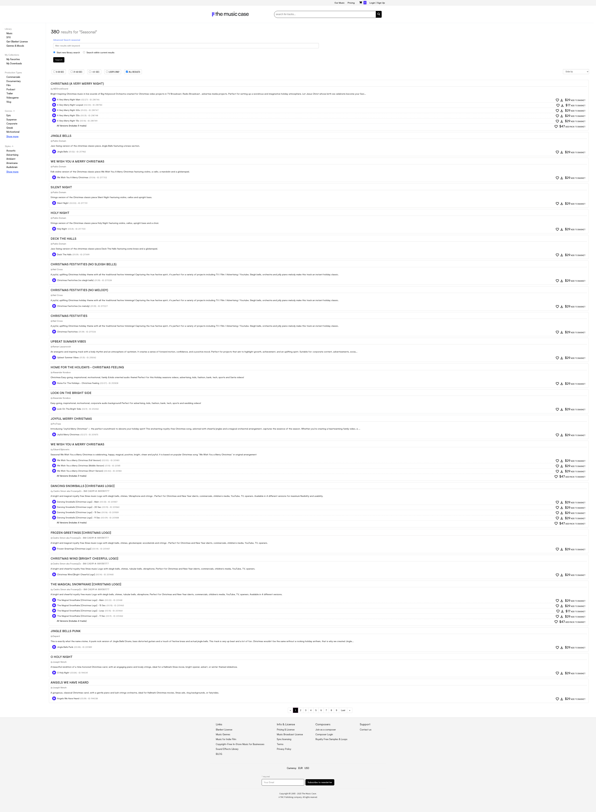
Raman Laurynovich (62, 346)
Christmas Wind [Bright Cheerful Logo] (84, 558)
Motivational (12, 131)
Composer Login (324, 734)
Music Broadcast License (290, 734)
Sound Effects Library (227, 749)
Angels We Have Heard (70, 682)
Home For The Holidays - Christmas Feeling (87, 367)
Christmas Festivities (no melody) (79, 290)
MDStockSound (60, 88)
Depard (56, 636)
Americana (12, 163)
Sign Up (381, 2)
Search (58, 59)
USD (307, 768)
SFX (8, 37)
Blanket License (224, 729)
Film (8, 85)
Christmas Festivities (69, 316)
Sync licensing (284, 739)
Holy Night (60, 213)
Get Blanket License (17, 41)
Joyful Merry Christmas (71, 419)
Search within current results (100, 52)
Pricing (351, 2)
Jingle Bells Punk (66, 631)
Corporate (11, 123)
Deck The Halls (63, 238)
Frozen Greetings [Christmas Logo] (81, 533)
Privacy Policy (284, 749)
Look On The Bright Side (71, 393)
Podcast (10, 89)
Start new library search (68, 52)
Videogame (12, 97)
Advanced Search (62, 40)
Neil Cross (58, 269)
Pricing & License (286, 729)
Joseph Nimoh (60, 662)
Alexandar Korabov (62, 372)
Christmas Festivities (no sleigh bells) (83, 264)
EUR (300, 768)
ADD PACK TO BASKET (572, 126)
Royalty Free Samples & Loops (331, 739)
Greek (9, 127)
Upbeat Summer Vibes (68, 341)
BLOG (219, 754)
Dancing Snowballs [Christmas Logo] (83, 486)
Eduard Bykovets (61, 449)
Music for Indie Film (226, 739)
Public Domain (59, 141)
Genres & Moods (15, 45)
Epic (8, 115)
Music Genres (223, 734)
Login (372, 2)
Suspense (11, 119)
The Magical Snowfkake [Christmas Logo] (86, 584)
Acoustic (11, 150)
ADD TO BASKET (575, 105)
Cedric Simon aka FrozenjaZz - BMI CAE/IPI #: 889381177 (81, 491)
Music (9, 33)
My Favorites (13, 59)
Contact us (365, 729)
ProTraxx (57, 424)
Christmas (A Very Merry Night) (77, 83)
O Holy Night (61, 657)
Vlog (8, 101)
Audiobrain (12, 167)
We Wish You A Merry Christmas (77, 161)
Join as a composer (325, 729)
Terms (280, 744)
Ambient (10, 158)
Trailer (9, 93)
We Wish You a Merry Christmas (77, 444)
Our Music (339, 2)
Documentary (13, 81)
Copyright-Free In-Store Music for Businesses (240, 744)
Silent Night (61, 187)
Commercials (13, 76)
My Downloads (14, 63)
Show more (12, 136)
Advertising (12, 154)
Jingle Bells (61, 136)
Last (343, 710)
